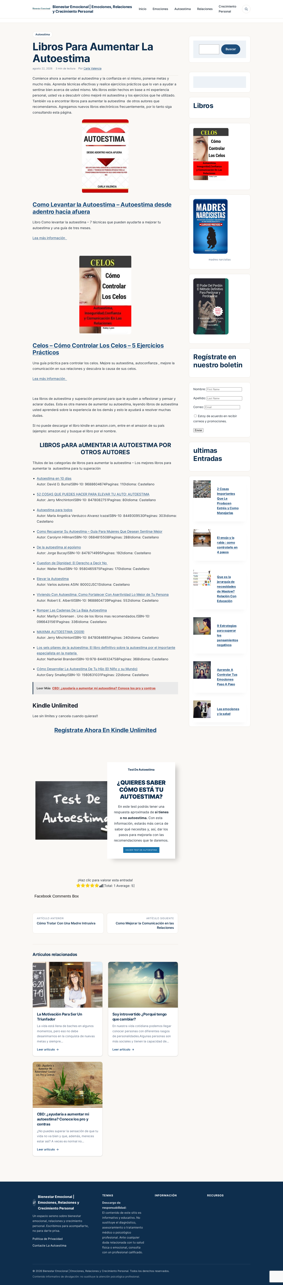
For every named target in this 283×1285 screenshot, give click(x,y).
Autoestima (182, 9)
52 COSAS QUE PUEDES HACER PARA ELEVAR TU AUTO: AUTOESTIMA (93, 494)
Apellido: (200, 398)
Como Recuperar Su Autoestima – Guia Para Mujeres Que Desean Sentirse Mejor (99, 531)
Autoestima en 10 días (54, 478)
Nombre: (199, 389)
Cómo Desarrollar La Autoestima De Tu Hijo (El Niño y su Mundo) (87, 669)
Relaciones (205, 9)
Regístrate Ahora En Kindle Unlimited (105, 730)
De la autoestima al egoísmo (59, 547)
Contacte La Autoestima (49, 1245)
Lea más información (50, 238)
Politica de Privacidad (48, 1239)
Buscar (231, 49)
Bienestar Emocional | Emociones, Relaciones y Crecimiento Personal (92, 9)
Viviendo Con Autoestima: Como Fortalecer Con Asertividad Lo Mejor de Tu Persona (103, 594)
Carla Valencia (92, 68)
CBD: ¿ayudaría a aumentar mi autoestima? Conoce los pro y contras (63, 1119)
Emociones (160, 9)
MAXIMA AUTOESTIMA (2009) (60, 632)
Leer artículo (48, 1050)
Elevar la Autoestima (53, 579)
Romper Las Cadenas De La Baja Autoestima (72, 610)
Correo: (198, 407)
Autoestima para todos (54, 510)
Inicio (142, 9)
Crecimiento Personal (227, 9)
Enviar (198, 430)
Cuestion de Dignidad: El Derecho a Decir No (72, 563)
